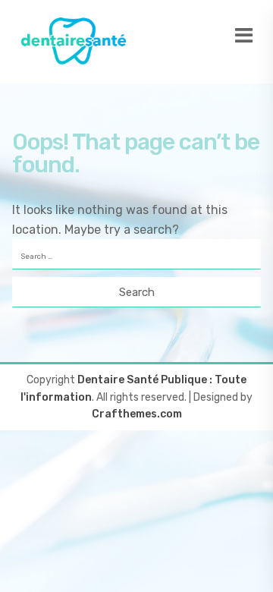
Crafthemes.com (137, 414)
